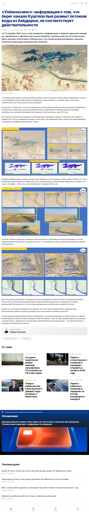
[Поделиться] (86, 3)
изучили (26, 107)
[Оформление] (81, 3)
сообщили (83, 98)
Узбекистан (5, 30)
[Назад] (3, 3)
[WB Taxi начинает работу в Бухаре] (44, 437)
